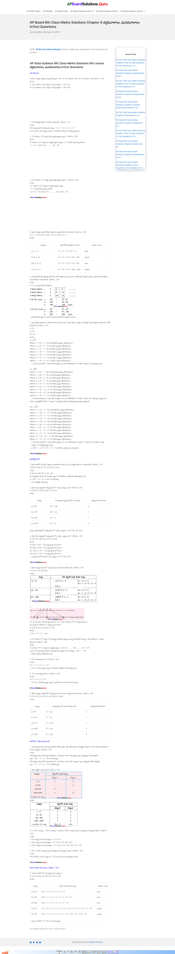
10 (79, 952)
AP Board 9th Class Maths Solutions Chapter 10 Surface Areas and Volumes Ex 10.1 (128, 105)
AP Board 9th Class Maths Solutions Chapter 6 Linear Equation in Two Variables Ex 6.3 (129, 165)
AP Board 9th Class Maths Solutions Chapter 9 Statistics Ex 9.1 (129, 144)
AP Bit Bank (93, 952)
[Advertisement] (70, 105)
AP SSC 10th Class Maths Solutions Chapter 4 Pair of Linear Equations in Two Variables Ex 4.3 (130, 133)
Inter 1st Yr (98, 952)
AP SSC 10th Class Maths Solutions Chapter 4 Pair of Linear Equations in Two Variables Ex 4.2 (130, 63)
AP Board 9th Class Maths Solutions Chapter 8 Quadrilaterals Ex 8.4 (130, 154)
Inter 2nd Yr (104, 952)
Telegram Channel (109, 952)
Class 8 (63, 929)
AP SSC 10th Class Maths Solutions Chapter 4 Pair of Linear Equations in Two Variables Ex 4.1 (130, 84)
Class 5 (59, 952)
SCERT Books (84, 952)
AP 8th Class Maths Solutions (48, 49)
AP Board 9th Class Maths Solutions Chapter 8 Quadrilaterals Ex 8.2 (130, 94)
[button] (87, 952)
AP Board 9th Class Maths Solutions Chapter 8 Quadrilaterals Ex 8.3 (130, 73)
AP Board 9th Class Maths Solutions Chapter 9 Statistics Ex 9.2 (129, 123)
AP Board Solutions (95, 942)
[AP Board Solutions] (87, 4)
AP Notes (89, 952)
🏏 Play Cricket (116, 952)
